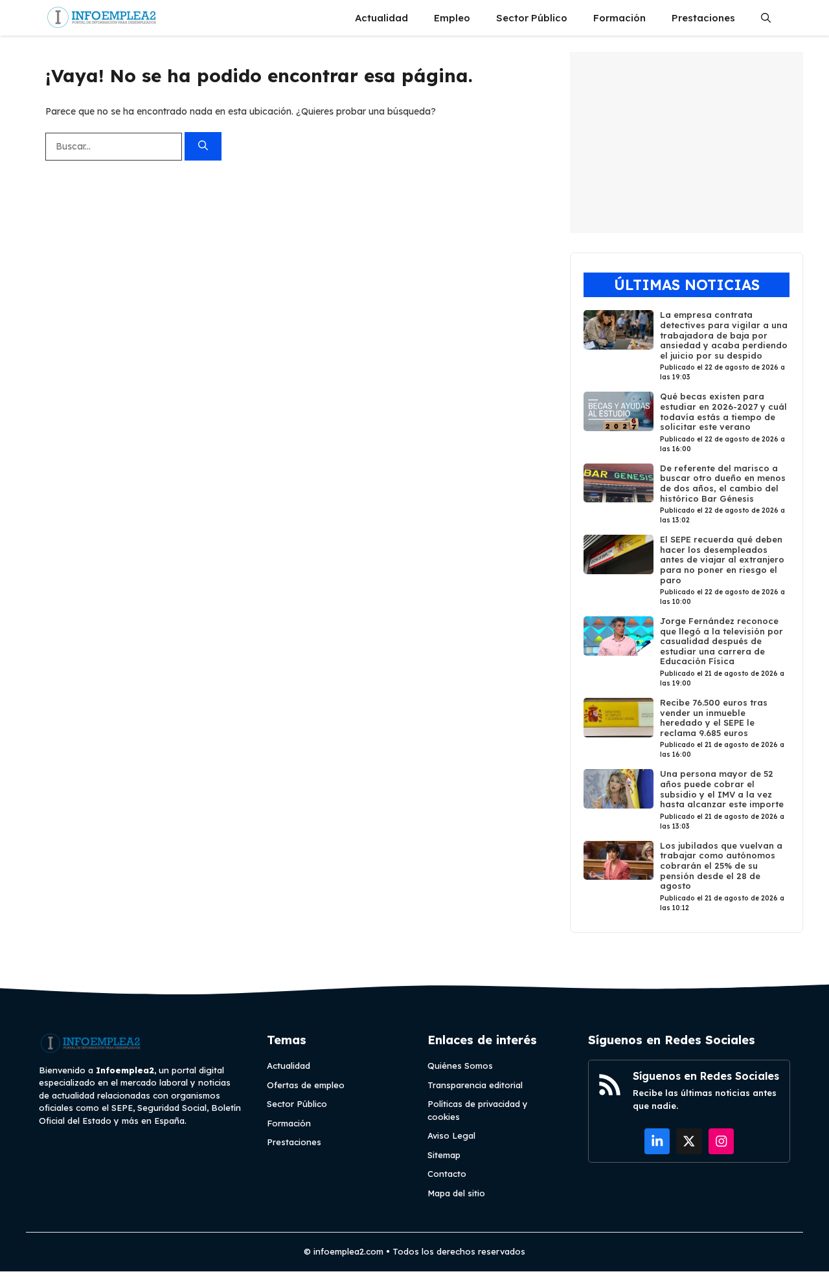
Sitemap (443, 1155)
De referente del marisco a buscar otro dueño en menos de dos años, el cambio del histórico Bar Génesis (723, 483)
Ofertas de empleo (306, 1085)
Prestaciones (703, 18)
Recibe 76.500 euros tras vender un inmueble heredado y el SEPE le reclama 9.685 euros (713, 717)
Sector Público (531, 18)
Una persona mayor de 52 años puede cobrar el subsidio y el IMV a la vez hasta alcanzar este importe (722, 788)
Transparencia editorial (475, 1085)
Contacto (446, 1173)
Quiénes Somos (460, 1065)
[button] (766, 18)
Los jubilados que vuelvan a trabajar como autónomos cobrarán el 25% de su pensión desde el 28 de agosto (721, 865)
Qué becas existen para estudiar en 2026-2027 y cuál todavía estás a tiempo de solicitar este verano (723, 411)
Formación (619, 18)
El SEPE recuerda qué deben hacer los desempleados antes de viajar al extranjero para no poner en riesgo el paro (722, 559)
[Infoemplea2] (102, 18)
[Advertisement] (686, 142)
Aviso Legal (451, 1135)
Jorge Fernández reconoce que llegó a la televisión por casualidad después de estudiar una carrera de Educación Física (721, 641)
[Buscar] (203, 146)
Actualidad (381, 18)
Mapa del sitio (456, 1193)
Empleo (452, 18)
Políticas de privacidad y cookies (477, 1110)
